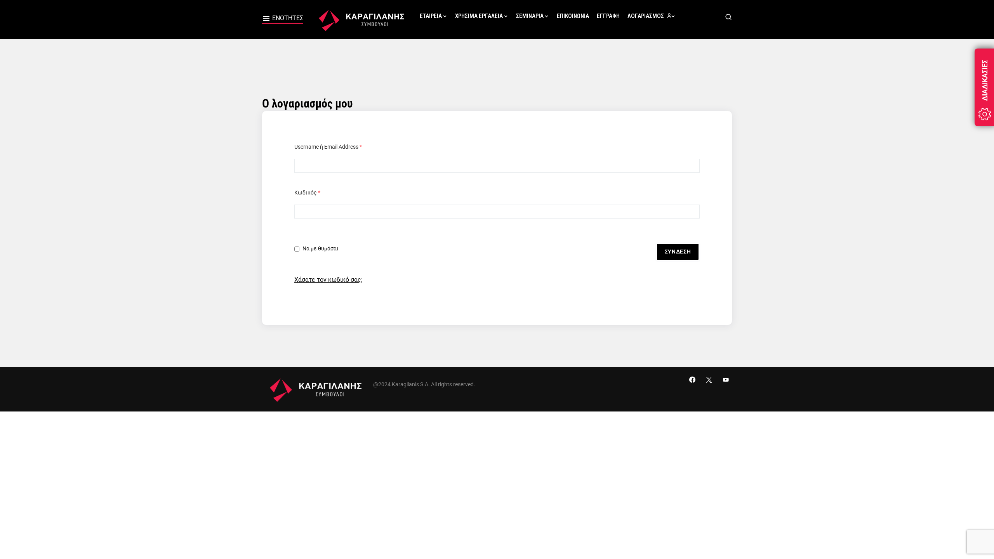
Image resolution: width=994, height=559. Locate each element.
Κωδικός (307, 192)
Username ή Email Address (328, 147)
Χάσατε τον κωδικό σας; (328, 279)
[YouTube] (725, 379)
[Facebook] (692, 379)
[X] (709, 379)
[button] (282, 19)
